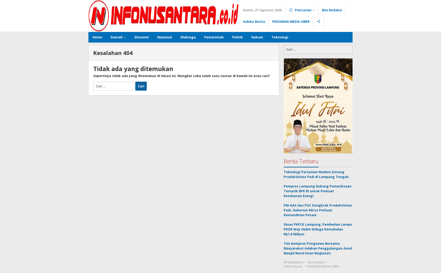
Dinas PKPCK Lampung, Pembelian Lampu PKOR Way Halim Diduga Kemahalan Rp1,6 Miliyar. (318, 229)
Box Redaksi (316, 262)
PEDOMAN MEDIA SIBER (323, 266)
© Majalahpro (293, 262)
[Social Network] (318, 21)
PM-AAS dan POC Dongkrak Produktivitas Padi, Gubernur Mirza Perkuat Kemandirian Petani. (318, 210)
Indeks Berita (293, 266)
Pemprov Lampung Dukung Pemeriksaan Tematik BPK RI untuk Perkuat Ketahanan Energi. (317, 191)
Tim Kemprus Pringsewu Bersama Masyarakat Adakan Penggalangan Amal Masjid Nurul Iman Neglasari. (318, 248)
